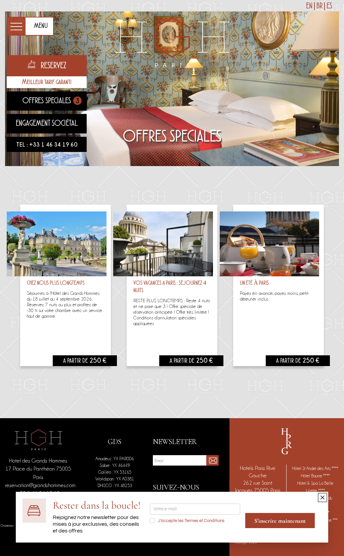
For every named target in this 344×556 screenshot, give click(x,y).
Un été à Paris (254, 283)
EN (309, 6)
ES (329, 6)
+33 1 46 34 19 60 (53, 144)
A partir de (84, 361)
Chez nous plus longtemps (56, 283)
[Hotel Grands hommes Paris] (172, 40)
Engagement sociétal (47, 123)
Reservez (53, 66)
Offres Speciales (51, 100)
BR (319, 6)
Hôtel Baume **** (315, 475)
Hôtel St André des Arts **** (315, 468)
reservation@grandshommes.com (40, 485)
